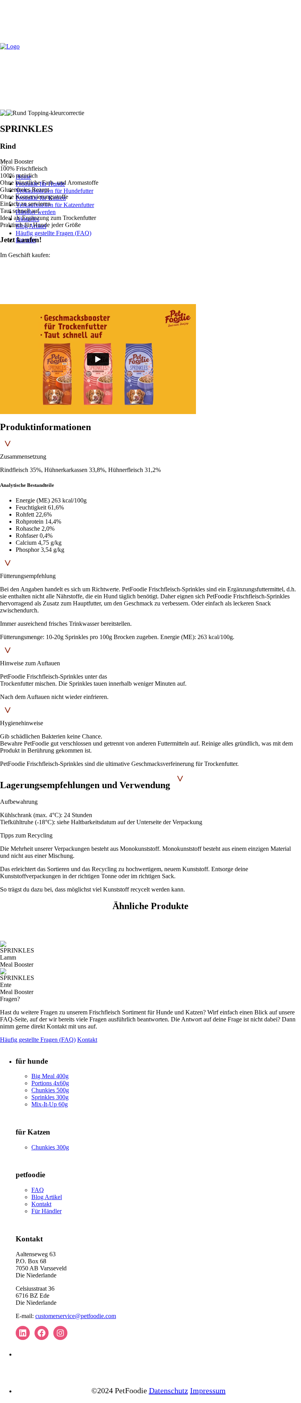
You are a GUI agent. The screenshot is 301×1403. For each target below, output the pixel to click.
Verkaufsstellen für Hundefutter (54, 190)
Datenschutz (168, 1390)
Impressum (208, 1390)
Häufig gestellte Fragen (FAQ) (53, 233)
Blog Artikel (46, 1197)
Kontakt (87, 1039)
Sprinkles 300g (50, 1097)
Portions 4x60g (50, 1083)
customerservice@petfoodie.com (75, 1316)
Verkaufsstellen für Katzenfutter (55, 205)
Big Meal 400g (50, 1076)
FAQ (37, 1190)
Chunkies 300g (50, 1147)
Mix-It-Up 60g (49, 1104)
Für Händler (46, 1211)
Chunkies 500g (50, 1090)
